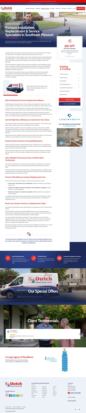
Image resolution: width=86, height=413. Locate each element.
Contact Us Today (70, 99)
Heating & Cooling (45, 8)
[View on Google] (8, 331)
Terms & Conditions (17, 407)
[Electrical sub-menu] (60, 8)
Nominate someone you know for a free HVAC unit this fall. (43, 1)
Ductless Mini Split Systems (66, 87)
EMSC (14, 411)
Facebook (75, 409)
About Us (70, 8)
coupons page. (30, 90)
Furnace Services (64, 74)
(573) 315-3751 (44, 241)
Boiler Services (63, 94)
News (74, 8)
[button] (5, 334)
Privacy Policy (8, 407)
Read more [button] (12, 337)
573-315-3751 (70, 104)
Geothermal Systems (65, 91)
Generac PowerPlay (72, 400)
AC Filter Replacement (65, 84)
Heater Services (63, 77)
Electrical (58, 8)
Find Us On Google (71, 397)
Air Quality (52, 8)
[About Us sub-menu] (72, 8)
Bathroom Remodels (30, 8)
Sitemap (24, 407)
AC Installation (63, 81)
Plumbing (38, 8)
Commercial (63, 8)
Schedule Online (80, 8)
